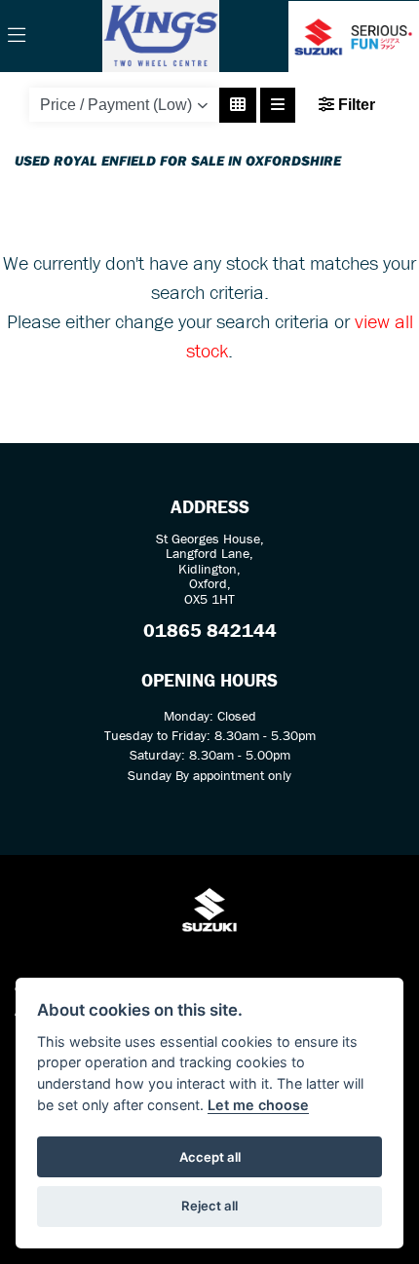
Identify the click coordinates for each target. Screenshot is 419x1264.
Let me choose (258, 1105)
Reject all (209, 1205)
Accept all (210, 1157)
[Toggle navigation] (16, 36)
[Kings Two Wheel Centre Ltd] (160, 34)
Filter (354, 104)
